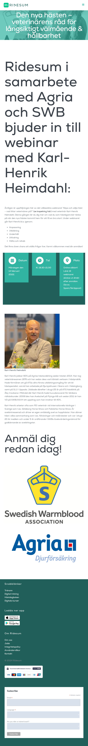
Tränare (8, 590)
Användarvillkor (12, 650)
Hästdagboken (12, 597)
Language (11, 710)
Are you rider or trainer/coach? (18, 721)
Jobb (7, 643)
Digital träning (12, 594)
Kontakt (8, 653)
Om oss (8, 640)
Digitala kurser (12, 600)
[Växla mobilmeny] (83, 4)
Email (9, 698)
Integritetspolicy (12, 646)
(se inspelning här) (42, 211)
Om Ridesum (13, 633)
